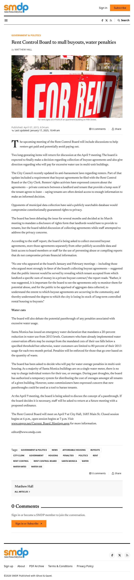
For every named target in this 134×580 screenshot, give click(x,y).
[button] (8, 566)
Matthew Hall (23, 49)
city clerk (18, 455)
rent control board (45, 461)
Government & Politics (26, 35)
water (85, 461)
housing (53, 455)
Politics (83, 455)
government (36, 455)
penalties (68, 455)
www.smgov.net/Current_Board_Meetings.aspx (40, 423)
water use (36, 466)
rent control (21, 461)
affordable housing (74, 450)
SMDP (15, 575)
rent (95, 455)
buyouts (95, 450)
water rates (19, 466)
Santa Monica (69, 461)
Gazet (48, 575)
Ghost (39, 575)
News (55, 450)
